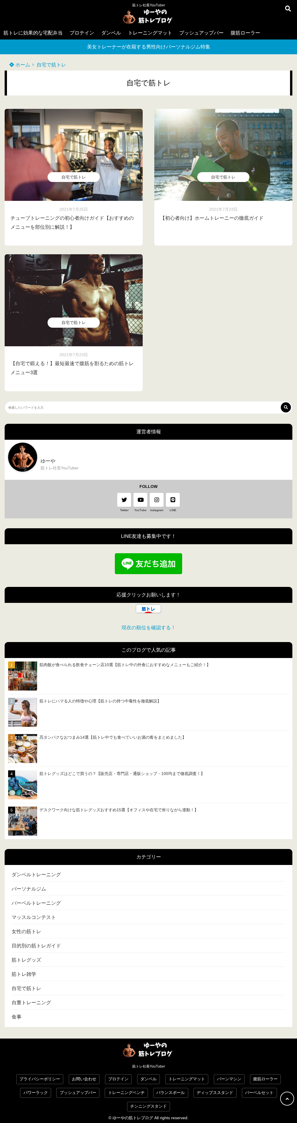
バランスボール (170, 1092)
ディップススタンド (215, 1092)
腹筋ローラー (245, 33)
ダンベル (111, 33)
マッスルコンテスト (34, 917)
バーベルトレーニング (36, 903)
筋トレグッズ (26, 960)
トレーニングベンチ (126, 1092)
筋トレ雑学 (24, 974)
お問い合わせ (84, 1079)
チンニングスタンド (148, 1106)
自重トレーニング (31, 1002)
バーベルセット (259, 1092)
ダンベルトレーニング (36, 874)
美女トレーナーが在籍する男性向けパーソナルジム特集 (148, 47)
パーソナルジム (29, 889)
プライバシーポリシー (39, 1079)
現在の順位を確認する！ (149, 627)
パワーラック (35, 1092)
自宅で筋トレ (51, 65)
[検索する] (286, 407)
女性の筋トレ (26, 931)
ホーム (22, 65)
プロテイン (82, 33)
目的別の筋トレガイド (36, 946)
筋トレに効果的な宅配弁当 (33, 33)
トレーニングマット (150, 33)
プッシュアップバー (201, 33)
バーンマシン (229, 1079)
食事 (16, 1017)
